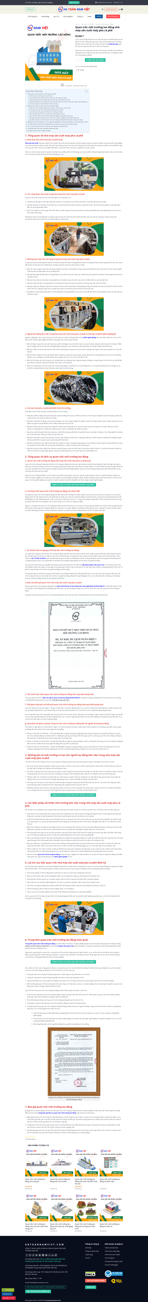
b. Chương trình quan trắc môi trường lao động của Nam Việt (45, 110)
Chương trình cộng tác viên (114, 1261)
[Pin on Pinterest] (83, 70)
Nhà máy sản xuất (31, 143)
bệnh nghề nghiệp (89, 337)
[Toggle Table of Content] (85, 91)
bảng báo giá (113, 44)
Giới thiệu (88, 1248)
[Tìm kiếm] (102, 9)
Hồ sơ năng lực (110, 1258)
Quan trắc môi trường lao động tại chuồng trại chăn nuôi (85, 1226)
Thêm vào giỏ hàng (95, 60)
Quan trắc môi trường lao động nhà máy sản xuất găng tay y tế (61, 1226)
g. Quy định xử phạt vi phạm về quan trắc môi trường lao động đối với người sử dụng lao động (55, 120)
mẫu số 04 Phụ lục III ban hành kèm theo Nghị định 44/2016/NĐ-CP (81, 586)
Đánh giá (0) (68, 86)
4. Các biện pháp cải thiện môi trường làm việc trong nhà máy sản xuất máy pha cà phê (51, 124)
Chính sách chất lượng (112, 1251)
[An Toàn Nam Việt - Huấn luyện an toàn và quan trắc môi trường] (74, 9)
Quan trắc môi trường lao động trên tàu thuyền (60, 1180)
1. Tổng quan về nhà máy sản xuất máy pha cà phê (41, 94)
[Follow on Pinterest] (39, 1255)
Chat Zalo (8, 1294)
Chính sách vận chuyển (112, 1254)
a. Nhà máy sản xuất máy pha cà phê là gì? (40, 96)
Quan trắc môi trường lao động (105, 24)
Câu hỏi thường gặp (111, 1265)
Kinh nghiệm (68, 16)
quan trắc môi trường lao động (49, 854)
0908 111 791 (37, 1278)
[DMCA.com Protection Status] (90, 1273)
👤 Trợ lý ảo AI (8, 1290)
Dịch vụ (56, 16)
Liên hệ (87, 1258)
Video (90, 16)
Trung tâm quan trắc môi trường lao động (40, 944)
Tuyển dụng (89, 1254)
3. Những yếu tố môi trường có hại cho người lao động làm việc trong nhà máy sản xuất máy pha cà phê (56, 122)
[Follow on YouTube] (46, 1255)
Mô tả (62, 86)
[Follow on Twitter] (36, 1255)
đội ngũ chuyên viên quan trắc (93, 565)
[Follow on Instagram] (30, 1255)
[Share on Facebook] (76, 70)
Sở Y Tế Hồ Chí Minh (39, 558)
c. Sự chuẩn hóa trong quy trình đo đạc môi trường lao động (45, 112)
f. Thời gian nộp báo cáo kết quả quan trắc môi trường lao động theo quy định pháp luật (53, 118)
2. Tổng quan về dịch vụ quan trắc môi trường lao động (42, 106)
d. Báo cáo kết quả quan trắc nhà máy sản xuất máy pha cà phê (46, 114)
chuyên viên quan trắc (66, 946)
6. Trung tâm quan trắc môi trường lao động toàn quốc (42, 128)
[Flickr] (49, 1255)
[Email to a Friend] (81, 70)
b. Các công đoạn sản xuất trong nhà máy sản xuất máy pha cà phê (47, 98)
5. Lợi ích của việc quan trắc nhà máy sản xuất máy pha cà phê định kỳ (47, 126)
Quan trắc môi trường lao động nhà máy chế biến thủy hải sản (86, 1181)
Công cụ (80, 16)
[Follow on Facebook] (26, 1255)
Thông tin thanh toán (92, 1251)
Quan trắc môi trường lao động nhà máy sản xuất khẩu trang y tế (36, 1226)
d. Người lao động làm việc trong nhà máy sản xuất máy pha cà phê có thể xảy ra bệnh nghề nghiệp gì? (57, 102)
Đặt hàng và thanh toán (80, 86)
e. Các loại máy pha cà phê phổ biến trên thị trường (43, 104)
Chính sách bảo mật (111, 1248)
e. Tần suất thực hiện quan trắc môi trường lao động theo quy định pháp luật (50, 116)
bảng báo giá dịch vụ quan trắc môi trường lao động (57, 1113)
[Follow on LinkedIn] (43, 1255)
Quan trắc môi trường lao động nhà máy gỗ (35, 1180)
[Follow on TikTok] (33, 1255)
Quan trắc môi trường (87, 24)
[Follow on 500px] (52, 1255)
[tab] (62, 86)
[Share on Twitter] (78, 70)
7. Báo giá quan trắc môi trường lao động (38, 130)
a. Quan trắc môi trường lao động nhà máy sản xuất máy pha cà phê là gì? (49, 108)
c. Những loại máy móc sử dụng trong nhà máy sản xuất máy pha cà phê (49, 100)
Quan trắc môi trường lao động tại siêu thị (110, 1225)
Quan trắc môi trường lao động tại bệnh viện (110, 1180)
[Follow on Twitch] (56, 1255)
